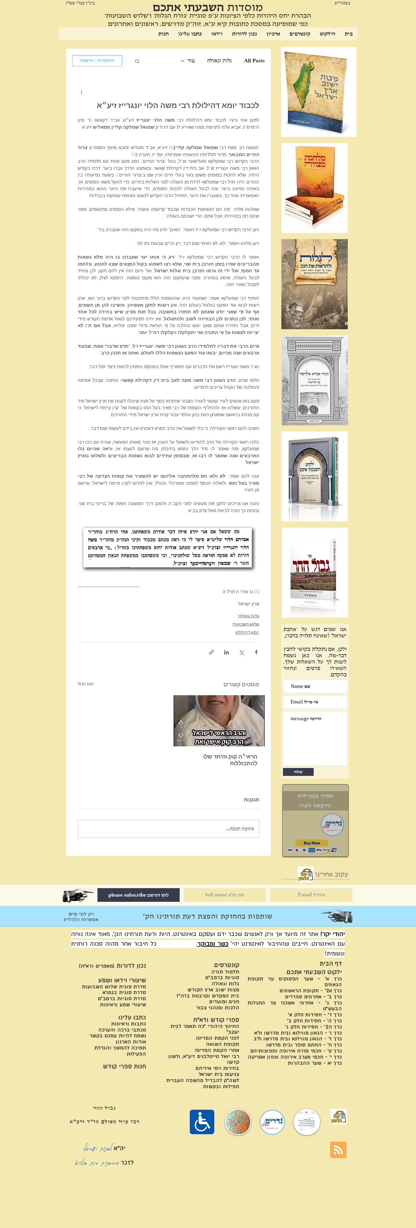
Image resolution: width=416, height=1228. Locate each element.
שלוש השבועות (246, 624)
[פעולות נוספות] (81, 92)
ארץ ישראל (248, 604)
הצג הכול (86, 684)
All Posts (254, 61)
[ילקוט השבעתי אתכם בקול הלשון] (306, 874)
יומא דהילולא (247, 632)
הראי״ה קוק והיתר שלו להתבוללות (230, 760)
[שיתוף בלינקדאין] (226, 652)
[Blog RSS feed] (338, 1150)
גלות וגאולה (219, 61)
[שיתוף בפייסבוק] (256, 652)
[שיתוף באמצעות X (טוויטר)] (241, 652)
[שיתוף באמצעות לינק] (211, 652)
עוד (191, 61)
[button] (137, 60)
